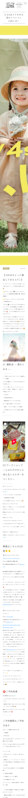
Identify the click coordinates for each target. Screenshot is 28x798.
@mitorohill (6, 625)
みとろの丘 (10, 616)
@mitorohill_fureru (15, 625)
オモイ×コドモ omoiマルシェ (11, 558)
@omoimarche (7, 604)
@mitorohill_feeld (8, 627)
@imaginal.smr (11, 649)
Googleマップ (9, 622)
